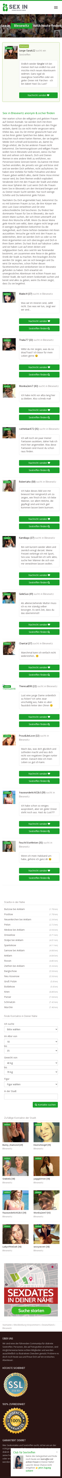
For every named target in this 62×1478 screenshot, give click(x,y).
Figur (6, 1078)
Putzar (31, 996)
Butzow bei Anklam (31, 909)
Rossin (31, 960)
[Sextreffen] (15, 7)
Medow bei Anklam (31, 929)
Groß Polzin (31, 981)
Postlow (31, 914)
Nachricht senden (37, 95)
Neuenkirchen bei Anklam (31, 919)
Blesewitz (47, 294)
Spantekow (31, 945)
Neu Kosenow (31, 976)
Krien (31, 991)
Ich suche (9, 1023)
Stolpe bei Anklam (31, 940)
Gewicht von (10, 1057)
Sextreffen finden (38, 328)
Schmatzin (31, 1002)
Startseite (7, 1324)
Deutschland (48, 1324)
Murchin (31, 1007)
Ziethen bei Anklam (31, 965)
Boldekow (31, 986)
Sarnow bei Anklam (31, 950)
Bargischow (31, 971)
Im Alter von (10, 1036)
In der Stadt (10, 1091)
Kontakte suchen (46, 1104)
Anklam (31, 955)
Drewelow (31, 934)
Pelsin (31, 924)
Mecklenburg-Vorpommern (27, 1324)
